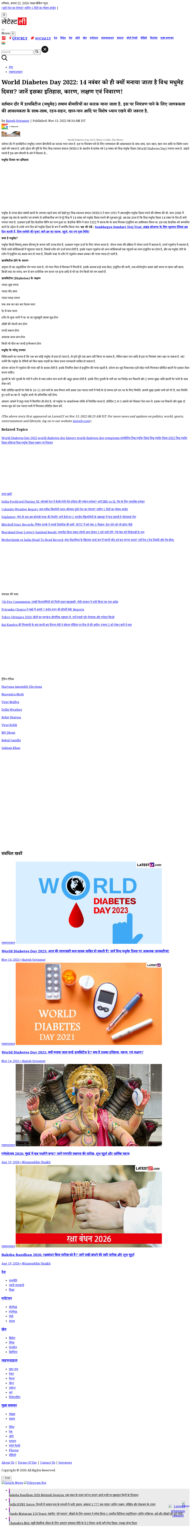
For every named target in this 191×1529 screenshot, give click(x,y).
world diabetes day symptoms (98, 438)
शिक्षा (11, 1290)
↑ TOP (6, 1478)
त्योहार (12, 1388)
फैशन (12, 1379)
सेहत (11, 1383)
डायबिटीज (125, 438)
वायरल (120, 38)
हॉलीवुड (13, 1312)
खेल (85, 38)
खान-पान (13, 1369)
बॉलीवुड (13, 1307)
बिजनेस (153, 38)
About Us (7, 1463)
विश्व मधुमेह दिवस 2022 (163, 438)
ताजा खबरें (6, 494)
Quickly (20, 39)
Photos (13, 1451)
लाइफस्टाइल (107, 38)
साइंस (12, 1419)
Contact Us (47, 1463)
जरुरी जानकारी (16, 1285)
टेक (70, 38)
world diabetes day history (57, 438)
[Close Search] (44, 49)
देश (55, 38)
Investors (65, 1463)
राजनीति (13, 1281)
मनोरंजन (94, 38)
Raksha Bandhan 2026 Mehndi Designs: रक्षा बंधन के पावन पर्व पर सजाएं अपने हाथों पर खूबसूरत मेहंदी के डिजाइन (73, 1495)
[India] (3, 44)
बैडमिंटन (13, 1352)
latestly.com (81, 421)
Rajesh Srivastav (17, 121)
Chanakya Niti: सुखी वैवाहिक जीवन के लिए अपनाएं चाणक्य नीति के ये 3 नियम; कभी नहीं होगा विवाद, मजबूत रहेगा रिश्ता (73, 1523)
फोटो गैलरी (131, 38)
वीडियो (143, 38)
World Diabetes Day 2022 (19, 438)
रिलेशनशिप (14, 1397)
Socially (43, 39)
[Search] (2, 29)
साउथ (12, 1321)
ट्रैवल (11, 1374)
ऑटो (77, 38)
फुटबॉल (13, 1348)
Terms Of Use (27, 1463)
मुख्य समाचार (167, 38)
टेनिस (11, 1343)
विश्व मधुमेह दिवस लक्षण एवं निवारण (34, 443)
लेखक (12, 1414)
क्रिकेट (12, 1338)
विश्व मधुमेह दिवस (140, 438)
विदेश (63, 38)
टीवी (11, 1317)
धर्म (10, 1393)
